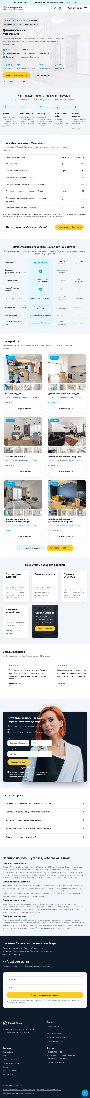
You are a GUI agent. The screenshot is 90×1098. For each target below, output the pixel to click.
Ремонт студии (53, 1026)
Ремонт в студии (12, 393)
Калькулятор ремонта (11, 1063)
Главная (7, 20)
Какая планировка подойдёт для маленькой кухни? (29, 812)
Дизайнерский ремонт (15, 456)
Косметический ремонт (56, 1030)
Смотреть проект (23, 408)
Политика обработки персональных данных (19, 1090)
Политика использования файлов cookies (18, 1093)
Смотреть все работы (60, 548)
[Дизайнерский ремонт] (23, 431)
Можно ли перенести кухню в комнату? (23, 820)
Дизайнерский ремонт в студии (63, 393)
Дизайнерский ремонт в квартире (64, 456)
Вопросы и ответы (10, 1071)
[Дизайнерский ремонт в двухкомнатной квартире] (67, 494)
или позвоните (16, 81)
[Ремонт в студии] (23, 368)
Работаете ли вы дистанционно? (21, 837)
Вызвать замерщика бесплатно (45, 995)
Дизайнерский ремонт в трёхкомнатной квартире (16, 520)
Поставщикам (8, 1074)
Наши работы (8, 1052)
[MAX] (60, 8)
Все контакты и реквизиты (57, 1062)
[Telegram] (54, 8)
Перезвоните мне (19, 762)
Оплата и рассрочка (11, 1059)
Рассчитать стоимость (16, 75)
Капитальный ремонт (55, 1033)
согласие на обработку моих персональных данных (32, 1001)
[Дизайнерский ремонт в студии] (67, 368)
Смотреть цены (43, 75)
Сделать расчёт (45, 628)
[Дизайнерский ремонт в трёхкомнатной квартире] (23, 494)
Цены (5, 1056)
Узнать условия (71, 2)
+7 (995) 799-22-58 (74, 8)
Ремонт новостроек (55, 1041)
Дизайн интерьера (18, 20)
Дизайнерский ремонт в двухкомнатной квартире (60, 520)
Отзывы (5, 1067)
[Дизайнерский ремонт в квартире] (67, 431)
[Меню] (85, 8)
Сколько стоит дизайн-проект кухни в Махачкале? (29, 803)
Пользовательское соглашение (49, 1090)
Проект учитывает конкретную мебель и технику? (28, 828)
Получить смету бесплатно (69, 227)
